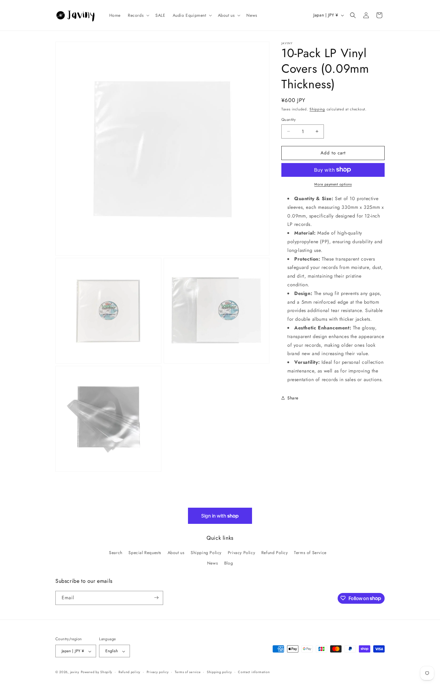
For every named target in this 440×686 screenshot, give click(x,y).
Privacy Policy (241, 553)
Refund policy (129, 672)
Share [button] (292, 398)
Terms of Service (310, 553)
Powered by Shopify (97, 672)
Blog (228, 563)
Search (115, 553)
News (212, 563)
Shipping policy (219, 672)
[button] (138, 15)
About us (176, 553)
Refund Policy (274, 553)
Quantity (288, 119)
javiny (74, 672)
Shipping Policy (206, 553)
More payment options (333, 184)
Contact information (254, 672)
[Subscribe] (156, 598)
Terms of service (188, 672)
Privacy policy (158, 672)
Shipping (317, 109)
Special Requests (144, 553)
